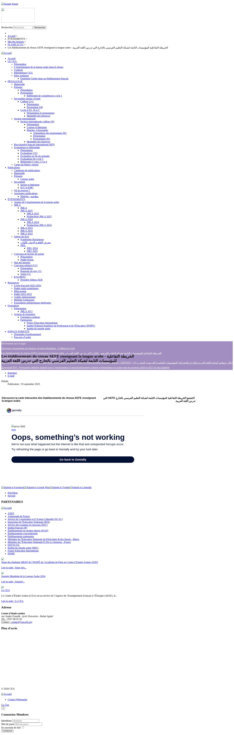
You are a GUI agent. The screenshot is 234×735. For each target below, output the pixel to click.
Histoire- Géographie (37, 130)
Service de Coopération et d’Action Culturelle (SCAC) (35, 519)
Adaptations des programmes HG (50, 133)
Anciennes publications (25, 193)
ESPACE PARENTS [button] (18, 331)
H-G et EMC (27, 187)
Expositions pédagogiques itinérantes (32, 302)
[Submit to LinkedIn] (80, 487)
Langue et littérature (37, 127)
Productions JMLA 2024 (39, 225)
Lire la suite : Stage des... (13, 567)
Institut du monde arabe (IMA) (23, 548)
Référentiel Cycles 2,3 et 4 (33, 161)
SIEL (23, 245)
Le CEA (5, 590)
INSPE (11, 553)
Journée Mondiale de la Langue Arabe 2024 (23, 576)
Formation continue (30, 317)
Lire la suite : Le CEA (12, 601)
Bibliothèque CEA (23, 72)
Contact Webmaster (17, 699)
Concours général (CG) (26, 265)
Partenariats (26, 320)
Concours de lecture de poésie (29, 254)
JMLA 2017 (26, 311)
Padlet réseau (27, 259)
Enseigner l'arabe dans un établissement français (44, 78)
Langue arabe (27, 179)
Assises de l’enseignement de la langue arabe (36, 202)
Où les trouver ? (22, 190)
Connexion (7, 731)
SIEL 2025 (32, 251)
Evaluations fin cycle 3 (31, 159)
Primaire (18, 87)
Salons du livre (21, 236)
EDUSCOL (14, 545)
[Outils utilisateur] (2, 368)
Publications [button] (14, 167)
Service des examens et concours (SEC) (28, 525)
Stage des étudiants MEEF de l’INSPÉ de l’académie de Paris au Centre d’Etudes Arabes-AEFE (49, 562)
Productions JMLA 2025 (39, 216)
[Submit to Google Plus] (36, 487)
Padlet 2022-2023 (23, 294)
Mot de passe (8, 724)
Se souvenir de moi (11, 727)
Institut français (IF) (17, 527)
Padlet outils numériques (26, 288)
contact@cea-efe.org (21, 622)
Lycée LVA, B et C (30, 110)
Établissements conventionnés (23, 533)
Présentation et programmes (40, 113)
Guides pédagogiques (25, 297)
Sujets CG (25, 274)
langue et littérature (29, 184)
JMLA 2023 (26, 228)
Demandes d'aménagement (27, 334)
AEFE (11, 513)
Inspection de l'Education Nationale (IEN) (29, 522)
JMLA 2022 (26, 233)
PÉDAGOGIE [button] (15, 81)
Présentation (20, 64)
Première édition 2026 (31, 279)
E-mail (11, 375)
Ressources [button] (13, 282)
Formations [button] (13, 305)
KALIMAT (20, 277)
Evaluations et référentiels (27, 147)
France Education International (23, 550)
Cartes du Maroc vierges (26, 164)
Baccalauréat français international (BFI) (34, 144)
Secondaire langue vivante (27, 98)
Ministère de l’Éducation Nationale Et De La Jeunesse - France (39, 542)
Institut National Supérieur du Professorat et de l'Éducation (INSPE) (61, 325)
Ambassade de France (19, 516)
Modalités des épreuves (38, 115)
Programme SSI (35, 107)
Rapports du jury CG (31, 271)
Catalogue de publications (27, 170)
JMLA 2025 (26, 210)
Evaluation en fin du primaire (35, 156)
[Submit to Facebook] (12, 487)
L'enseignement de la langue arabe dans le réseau (38, 67)
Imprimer (12, 373)
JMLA (17, 205)
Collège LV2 (26, 101)
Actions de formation (24, 314)
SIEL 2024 (32, 248)
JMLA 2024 (26, 219)
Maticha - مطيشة (29, 196)
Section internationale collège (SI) (37, 121)
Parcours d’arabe (22, 337)
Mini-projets (20, 291)
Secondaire (19, 182)
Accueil (11, 58)
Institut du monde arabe (38, 328)
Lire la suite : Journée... (13, 581)
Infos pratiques (21, 75)
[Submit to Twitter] (59, 487)
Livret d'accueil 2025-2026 (27, 285)
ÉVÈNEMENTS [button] (16, 199)
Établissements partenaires (21, 536)
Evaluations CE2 (28, 153)
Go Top (5, 705)
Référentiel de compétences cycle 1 (44, 95)
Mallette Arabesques (24, 300)
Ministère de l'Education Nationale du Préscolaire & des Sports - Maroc (43, 539)
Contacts (18, 70)
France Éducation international (42, 322)
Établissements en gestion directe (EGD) (28, 530)
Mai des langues (22, 262)
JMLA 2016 (26, 230)
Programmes (26, 93)
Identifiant (6, 720)
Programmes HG (41, 138)
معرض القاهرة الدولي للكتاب (35, 242)
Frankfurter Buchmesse (32, 239)
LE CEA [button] (12, 61)
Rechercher (7, 27)
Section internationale (25, 118)
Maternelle (19, 84)
